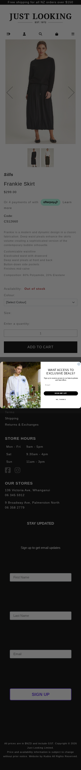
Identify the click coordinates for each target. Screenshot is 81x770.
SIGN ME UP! (60, 393)
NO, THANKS (61, 399)
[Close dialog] (79, 364)
